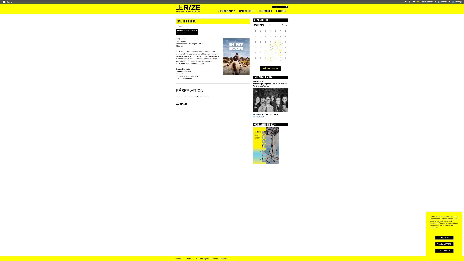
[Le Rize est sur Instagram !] (410, 1)
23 (270, 53)
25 (280, 53)
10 (275, 42)
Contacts (178, 259)
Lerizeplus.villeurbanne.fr (427, 2)
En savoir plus (258, 117)
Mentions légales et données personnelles (212, 259)
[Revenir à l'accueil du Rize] (188, 8)
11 (280, 42)
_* (176, 26)
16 (270, 47)
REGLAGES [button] (444, 238)
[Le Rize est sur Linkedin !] (414, 1)
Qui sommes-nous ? (226, 11)
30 (270, 58)
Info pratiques (265, 11)
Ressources (281, 11)
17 (275, 47)
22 (265, 53)
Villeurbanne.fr (445, 2)
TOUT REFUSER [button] (444, 251)
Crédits (189, 259)
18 (280, 47)
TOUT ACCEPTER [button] (444, 244)
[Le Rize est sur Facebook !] (406, 1)
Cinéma (180, 26)
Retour (183, 104)
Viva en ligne (458, 2)
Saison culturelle (247, 11)
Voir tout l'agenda (270, 68)
